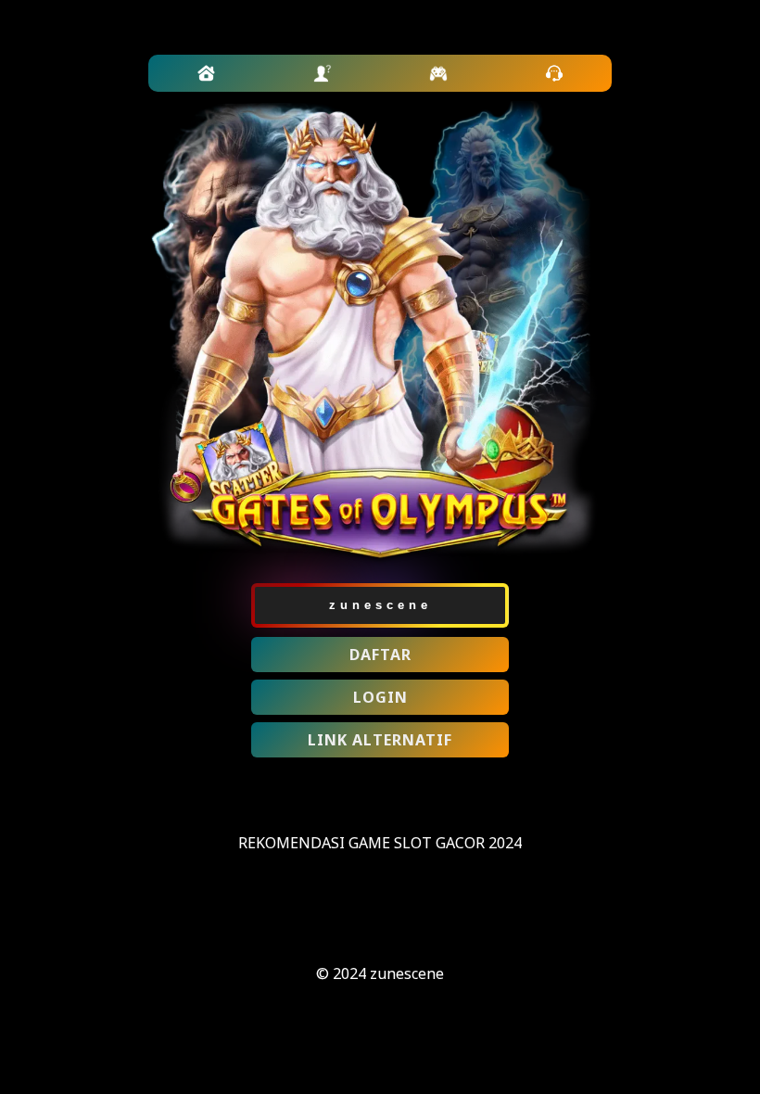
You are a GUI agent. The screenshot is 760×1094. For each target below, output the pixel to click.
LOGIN (380, 697)
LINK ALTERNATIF (380, 740)
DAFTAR (380, 654)
